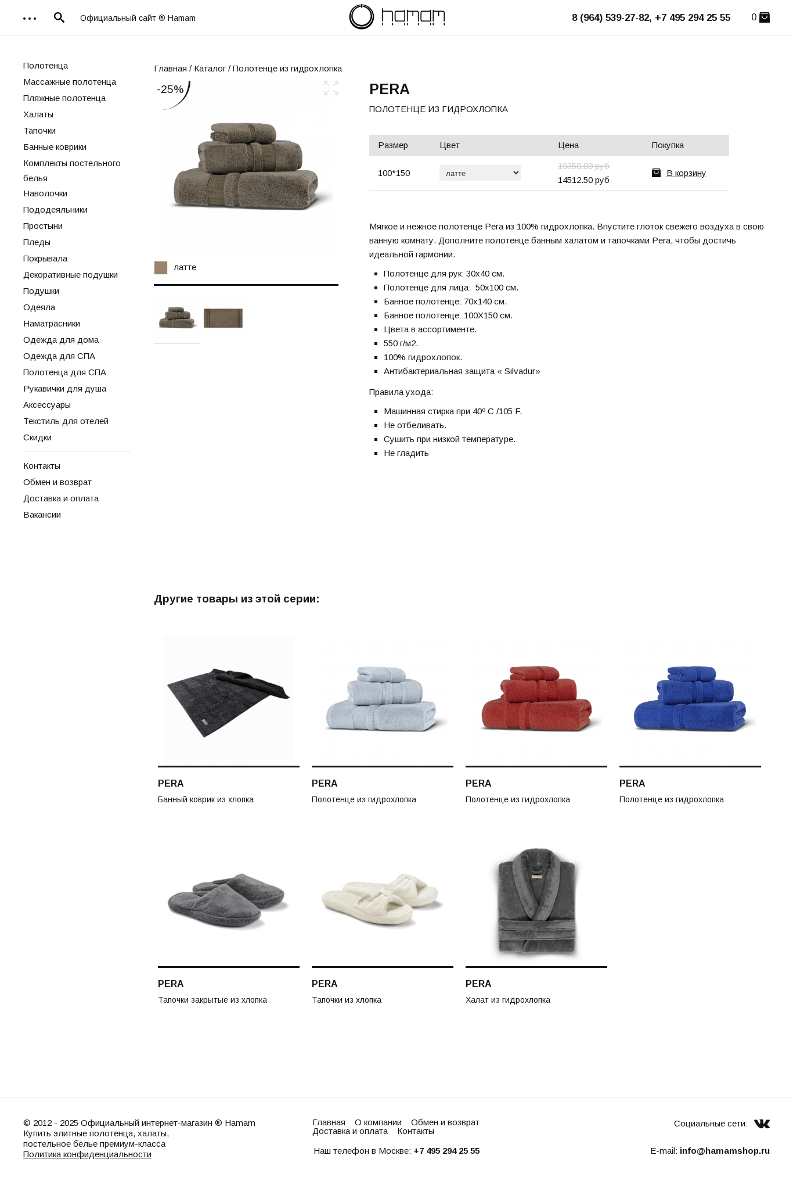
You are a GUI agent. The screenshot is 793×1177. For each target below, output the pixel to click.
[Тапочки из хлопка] (382, 901)
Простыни (43, 226)
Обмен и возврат (57, 482)
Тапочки (39, 130)
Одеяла (39, 307)
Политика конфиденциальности (87, 1154)
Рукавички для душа (64, 388)
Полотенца (45, 65)
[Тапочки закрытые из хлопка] (229, 901)
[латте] (246, 168)
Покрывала (45, 258)
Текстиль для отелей (66, 421)
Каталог (210, 68)
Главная (170, 68)
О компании (378, 1122)
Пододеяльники (55, 209)
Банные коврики (54, 147)
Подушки (41, 291)
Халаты (38, 114)
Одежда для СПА (59, 356)
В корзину (686, 173)
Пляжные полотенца (64, 98)
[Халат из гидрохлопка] (536, 901)
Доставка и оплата (61, 498)
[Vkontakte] (762, 1123)
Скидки (37, 437)
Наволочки (45, 193)
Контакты (41, 466)
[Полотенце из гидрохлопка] (223, 318)
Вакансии (42, 514)
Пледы (37, 242)
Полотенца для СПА (64, 372)
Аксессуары (47, 405)
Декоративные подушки (70, 274)
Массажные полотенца (69, 82)
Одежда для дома (61, 340)
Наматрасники (51, 323)
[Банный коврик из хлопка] (229, 701)
